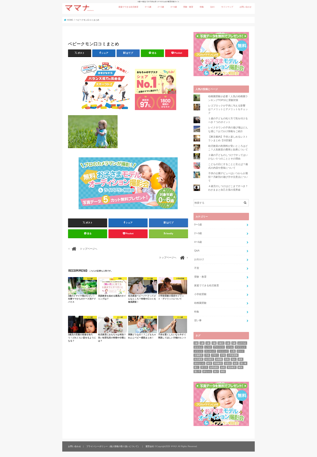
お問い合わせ (245, 7)
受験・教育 (188, 7)
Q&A (212, 7)
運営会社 (149, 446)
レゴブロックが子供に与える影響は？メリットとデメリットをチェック (228, 109)
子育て (215, 355)
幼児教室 (198, 359)
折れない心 (199, 363)
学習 (223, 355)
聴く (196, 367)
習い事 (198, 320)
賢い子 (197, 371)
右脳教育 (198, 355)
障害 (223, 371)
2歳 (208, 343)
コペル (230, 347)
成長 (240, 359)
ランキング (210, 351)
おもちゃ (198, 347)
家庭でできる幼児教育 (128, 7)
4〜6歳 (174, 7)
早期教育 (218, 363)
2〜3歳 (161, 7)
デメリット (241, 347)
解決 (240, 367)
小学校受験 (200, 294)
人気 (233, 351)
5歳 (233, 343)
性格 (227, 359)
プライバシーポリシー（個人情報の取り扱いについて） (113, 446)
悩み (234, 359)
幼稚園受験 (200, 303)
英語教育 (232, 367)
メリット (198, 351)
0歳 (196, 343)
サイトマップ (227, 7)
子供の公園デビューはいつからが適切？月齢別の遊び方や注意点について (228, 177)
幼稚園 (219, 359)
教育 (209, 363)
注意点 (228, 363)
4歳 (227, 343)
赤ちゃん (207, 371)
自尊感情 (214, 367)
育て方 (204, 367)
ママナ (174, 446)
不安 (196, 268)
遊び (216, 371)
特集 (202, 7)
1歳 (202, 343)
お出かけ (199, 259)
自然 (223, 367)
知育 (236, 363)
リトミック (223, 351)
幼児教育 (209, 359)
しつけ (208, 347)
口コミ (241, 351)
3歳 (214, 343)
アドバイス (219, 347)
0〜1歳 (148, 7)
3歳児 (221, 343)
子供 (207, 355)
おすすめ (242, 343)
